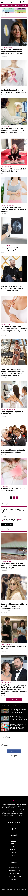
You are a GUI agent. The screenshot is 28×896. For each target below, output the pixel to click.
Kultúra (8, 561)
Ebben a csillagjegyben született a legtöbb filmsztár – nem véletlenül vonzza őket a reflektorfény (14, 607)
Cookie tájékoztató (14, 876)
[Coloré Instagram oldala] (23, 1)
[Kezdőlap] (8, 2)
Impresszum (14, 868)
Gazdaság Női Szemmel (8, 8)
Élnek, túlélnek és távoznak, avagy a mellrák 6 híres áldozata (13, 91)
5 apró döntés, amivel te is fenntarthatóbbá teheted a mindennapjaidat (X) (18, 711)
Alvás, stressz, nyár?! (8, 10)
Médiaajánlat (14, 871)
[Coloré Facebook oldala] (20, 1)
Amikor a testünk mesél (8, 12)
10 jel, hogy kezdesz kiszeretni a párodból (13, 648)
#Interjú (3, 5)
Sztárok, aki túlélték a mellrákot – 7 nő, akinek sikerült (14, 170)
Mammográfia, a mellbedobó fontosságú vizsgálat (12, 249)
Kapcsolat (14, 879)
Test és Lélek (11, 87)
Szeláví (3, 561)
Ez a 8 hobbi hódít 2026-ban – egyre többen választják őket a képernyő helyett (13, 566)
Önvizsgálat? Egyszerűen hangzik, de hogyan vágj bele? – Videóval (13, 209)
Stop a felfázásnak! (20, 10)
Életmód (3, 47)
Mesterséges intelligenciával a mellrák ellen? (13, 413)
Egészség (3, 87)
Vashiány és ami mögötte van (20, 12)
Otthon (3, 601)
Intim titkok (4, 486)
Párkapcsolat (10, 644)
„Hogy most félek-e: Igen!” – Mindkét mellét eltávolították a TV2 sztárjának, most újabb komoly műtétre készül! (13, 372)
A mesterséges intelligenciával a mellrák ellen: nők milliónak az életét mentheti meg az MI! (13, 131)
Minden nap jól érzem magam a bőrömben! (20, 8)
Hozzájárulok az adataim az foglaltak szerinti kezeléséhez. (13, 520)
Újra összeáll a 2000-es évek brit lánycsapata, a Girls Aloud (13, 451)
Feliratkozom (7, 524)
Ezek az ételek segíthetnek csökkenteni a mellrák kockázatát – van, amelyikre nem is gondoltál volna (14, 330)
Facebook (14, 751)
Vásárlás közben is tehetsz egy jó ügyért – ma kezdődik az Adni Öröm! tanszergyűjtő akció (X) (17, 726)
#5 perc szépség (14, 5)
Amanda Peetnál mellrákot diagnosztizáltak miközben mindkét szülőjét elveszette (12, 52)
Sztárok (9, 47)
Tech (8, 126)
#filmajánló (23, 5)
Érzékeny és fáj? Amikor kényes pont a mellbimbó (13, 489)
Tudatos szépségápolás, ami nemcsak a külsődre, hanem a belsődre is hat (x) (18, 718)
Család (3, 644)
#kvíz (7, 5)
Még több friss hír (14, 699)
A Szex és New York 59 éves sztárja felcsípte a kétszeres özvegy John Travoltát (12, 288)
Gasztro (9, 324)
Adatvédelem (14, 874)
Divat (14, 847)
